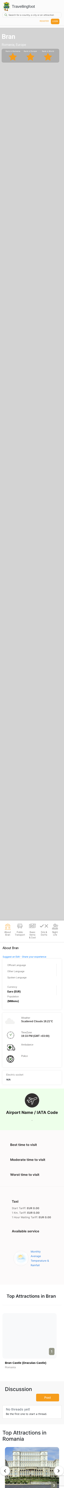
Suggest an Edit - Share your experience (24, 956)
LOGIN (55, 21)
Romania (10, 1367)
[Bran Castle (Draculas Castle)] (29, 1336)
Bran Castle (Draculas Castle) (25, 1362)
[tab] (7, 931)
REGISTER (44, 21)
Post (47, 1397)
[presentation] (5, 1470)
